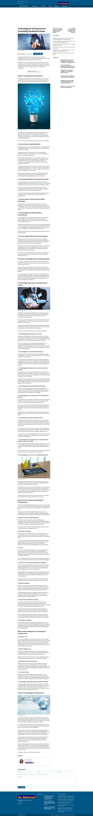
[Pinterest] (39, 54)
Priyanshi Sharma (36, 752)
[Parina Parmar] (18, 54)
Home (18, 26)
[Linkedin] (74, 1)
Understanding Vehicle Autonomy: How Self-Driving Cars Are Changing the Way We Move (68, 66)
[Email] (33, 762)
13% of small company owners (40, 183)
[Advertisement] (46, 15)
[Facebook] (73, 1)
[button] (69, 6)
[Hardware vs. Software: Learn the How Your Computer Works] (56, 87)
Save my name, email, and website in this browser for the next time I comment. (33, 774)
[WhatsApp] (42, 54)
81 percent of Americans (44, 420)
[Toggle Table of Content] (38, 72)
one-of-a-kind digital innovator (35, 135)
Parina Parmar (23, 54)
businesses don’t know (33, 224)
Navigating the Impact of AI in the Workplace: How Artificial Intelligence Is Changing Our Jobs (68, 61)
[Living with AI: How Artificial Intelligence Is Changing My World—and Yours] (56, 71)
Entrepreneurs (22, 26)
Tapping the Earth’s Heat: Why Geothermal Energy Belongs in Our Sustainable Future (67, 81)
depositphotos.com (23, 310)
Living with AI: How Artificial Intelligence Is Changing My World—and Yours (67, 71)
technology (32, 343)
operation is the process (26, 146)
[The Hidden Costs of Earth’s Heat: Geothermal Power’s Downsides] (56, 77)
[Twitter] (37, 54)
